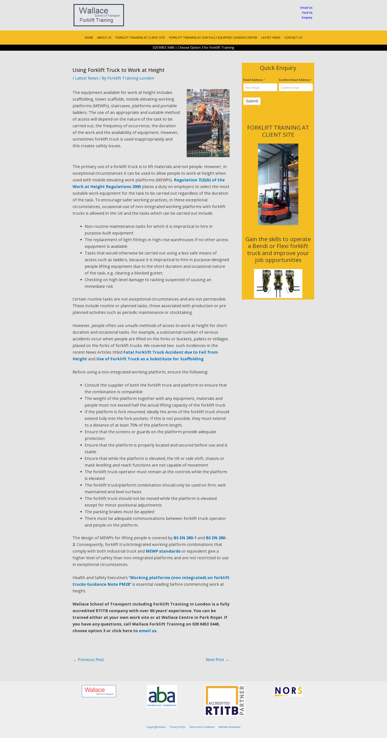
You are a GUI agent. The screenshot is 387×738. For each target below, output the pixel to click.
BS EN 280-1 (185, 537)
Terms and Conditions (202, 727)
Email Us (306, 7)
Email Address (254, 79)
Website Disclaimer (230, 727)
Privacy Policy (177, 727)
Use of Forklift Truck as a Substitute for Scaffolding (150, 359)
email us (147, 630)
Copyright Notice (156, 727)
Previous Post (88, 659)
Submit (252, 101)
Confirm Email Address (295, 79)
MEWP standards (163, 551)
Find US (307, 13)
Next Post (217, 659)
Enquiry (307, 17)
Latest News (86, 78)
